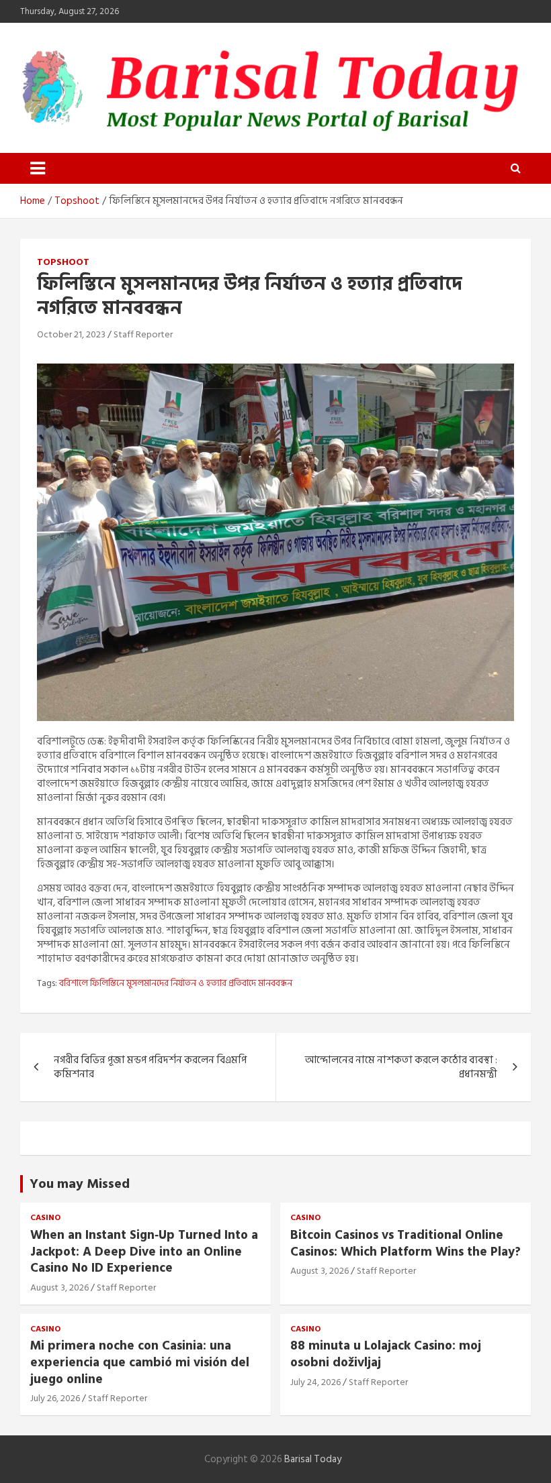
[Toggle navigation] (37, 168)
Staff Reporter (143, 334)
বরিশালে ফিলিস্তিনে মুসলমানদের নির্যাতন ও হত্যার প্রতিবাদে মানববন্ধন (175, 983)
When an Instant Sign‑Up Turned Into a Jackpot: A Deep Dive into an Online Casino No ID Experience (144, 1251)
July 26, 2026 (55, 1398)
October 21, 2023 (71, 334)
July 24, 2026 (315, 1382)
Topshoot (63, 262)
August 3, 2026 (59, 1287)
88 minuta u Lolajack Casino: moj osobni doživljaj (385, 1354)
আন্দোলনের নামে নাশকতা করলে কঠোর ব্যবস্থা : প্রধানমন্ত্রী (401, 1067)
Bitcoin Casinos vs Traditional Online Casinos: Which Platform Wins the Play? (405, 1243)
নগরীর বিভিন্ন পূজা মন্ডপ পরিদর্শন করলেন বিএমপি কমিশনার (150, 1067)
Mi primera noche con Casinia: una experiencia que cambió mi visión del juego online (139, 1362)
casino (45, 1218)
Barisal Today (312, 1459)
